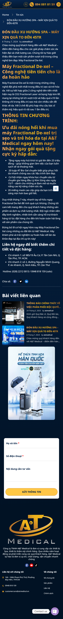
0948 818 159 (10, 585)
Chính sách (48, 593)
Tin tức (20, 14)
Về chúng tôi (49, 578)
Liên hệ (47, 588)
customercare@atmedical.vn (17, 591)
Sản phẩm (48, 583)
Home (5, 14)
